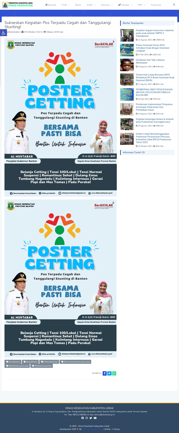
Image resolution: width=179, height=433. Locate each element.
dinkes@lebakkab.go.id (104, 414)
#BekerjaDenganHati (43, 366)
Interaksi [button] (125, 4)
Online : (108, 429)
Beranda (52, 4)
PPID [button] (140, 4)
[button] (105, 373)
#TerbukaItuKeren (50, 362)
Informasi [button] (105, 4)
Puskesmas (156, 4)
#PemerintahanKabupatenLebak (77, 362)
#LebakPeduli (31, 362)
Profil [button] (64, 4)
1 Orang (112, 429)
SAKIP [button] (90, 4)
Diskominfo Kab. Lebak (92, 429)
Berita (78, 4)
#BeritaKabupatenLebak (19, 366)
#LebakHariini (14, 362)
